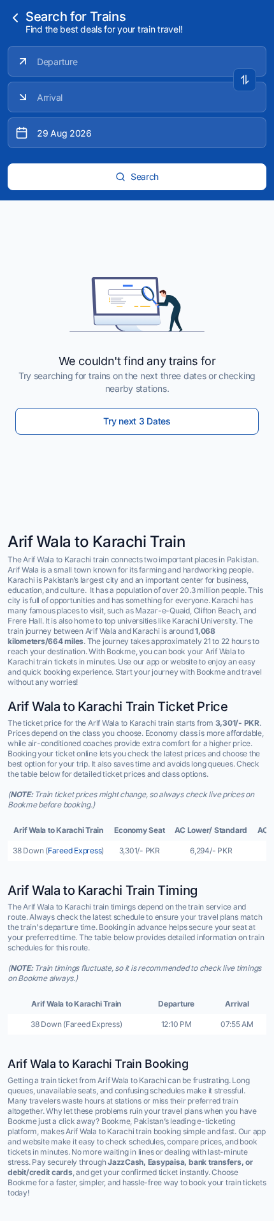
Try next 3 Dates (137, 421)
